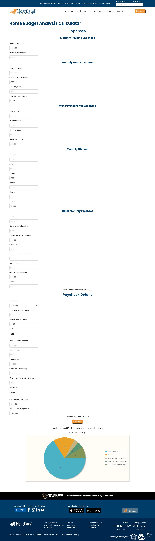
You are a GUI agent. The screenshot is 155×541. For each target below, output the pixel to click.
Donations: (13, 263)
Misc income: (14, 350)
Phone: (12, 173)
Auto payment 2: (16, 87)
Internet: (13, 201)
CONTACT (20, 510)
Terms (45, 535)
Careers (97, 3)
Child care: (13, 244)
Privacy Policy (54, 535)
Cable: (12, 192)
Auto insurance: (15, 111)
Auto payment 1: (16, 68)
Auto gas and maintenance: (20, 254)
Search (141, 11)
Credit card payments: (18, 77)
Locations (87, 3)
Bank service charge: (18, 96)
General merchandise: (18, 226)
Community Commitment (54, 525)
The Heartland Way (51, 523)
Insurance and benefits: (19, 341)
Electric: (12, 155)
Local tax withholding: (18, 319)
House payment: (16, 43)
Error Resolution (66, 535)
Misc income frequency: (19, 408)
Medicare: (13, 387)
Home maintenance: (17, 53)
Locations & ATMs (96, 523)
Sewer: (12, 164)
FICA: (11, 329)
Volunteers (71, 525)
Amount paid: (14, 359)
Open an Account (48, 3)
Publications (48, 527)
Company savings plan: (19, 399)
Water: (12, 183)
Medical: (12, 282)
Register (137, 1)
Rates (77, 3)
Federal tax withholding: (19, 310)
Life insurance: (15, 130)
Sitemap (76, 535)
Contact (106, 3)
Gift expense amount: (18, 272)
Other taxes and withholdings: (21, 378)
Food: (11, 217)
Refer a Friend (72, 527)
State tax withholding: (18, 368)
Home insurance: (16, 139)
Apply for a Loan (65, 3)
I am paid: (13, 301)
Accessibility (37, 535)
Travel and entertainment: (20, 235)
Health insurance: (16, 121)
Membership (94, 525)
